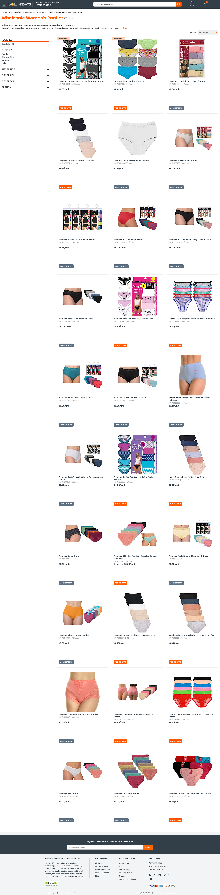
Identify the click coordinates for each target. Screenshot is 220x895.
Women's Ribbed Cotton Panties (74, 635)
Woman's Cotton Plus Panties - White (131, 160)
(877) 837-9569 (155, 863)
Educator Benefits (102, 869)
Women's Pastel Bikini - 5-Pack (183, 160)
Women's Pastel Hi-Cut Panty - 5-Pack (187, 81)
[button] (192, 4)
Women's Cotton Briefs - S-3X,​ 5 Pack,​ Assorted (81, 81)
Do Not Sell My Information (67, 893)
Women (50, 12)
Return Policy (124, 869)
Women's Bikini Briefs (68, 793)
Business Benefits (102, 873)
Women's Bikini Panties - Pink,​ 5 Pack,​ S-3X (133, 318)
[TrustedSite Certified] (51, 884)
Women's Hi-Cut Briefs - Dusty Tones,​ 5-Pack (190, 239)
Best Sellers (8, 44)
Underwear (77, 12)
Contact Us (124, 863)
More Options (176, 108)
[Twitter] (155, 875)
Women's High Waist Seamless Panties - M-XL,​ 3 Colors (136, 715)
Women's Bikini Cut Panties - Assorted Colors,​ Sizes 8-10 (135, 557)
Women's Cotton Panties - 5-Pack (130, 398)
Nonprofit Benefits (102, 866)
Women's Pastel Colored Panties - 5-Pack (188, 556)
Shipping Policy (125, 873)
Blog (97, 876)
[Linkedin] (159, 875)
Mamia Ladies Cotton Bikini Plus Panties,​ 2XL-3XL (191, 635)
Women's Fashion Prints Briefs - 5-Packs (77, 239)
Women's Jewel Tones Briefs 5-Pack (75, 398)
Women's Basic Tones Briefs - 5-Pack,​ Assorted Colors (81, 478)
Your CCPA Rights (50, 893)
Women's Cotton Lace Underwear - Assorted (190, 793)
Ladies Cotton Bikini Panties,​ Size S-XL (186, 477)
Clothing (40, 12)
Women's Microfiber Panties (127, 793)
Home (4, 12)
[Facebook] (150, 875)
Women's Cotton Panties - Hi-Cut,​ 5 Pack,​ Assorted (133, 478)
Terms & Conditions (127, 879)
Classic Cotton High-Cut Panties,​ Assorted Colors (192, 318)
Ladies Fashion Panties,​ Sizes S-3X (130, 81)
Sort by (192, 32)
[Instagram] (165, 875)
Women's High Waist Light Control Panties (78, 714)
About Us (99, 863)
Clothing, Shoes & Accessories (22, 12)
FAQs (121, 866)
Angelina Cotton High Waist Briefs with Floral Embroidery (189, 399)
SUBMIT (148, 847)
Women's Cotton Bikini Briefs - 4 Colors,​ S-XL (80, 160)
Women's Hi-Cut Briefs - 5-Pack (128, 239)
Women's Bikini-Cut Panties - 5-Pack (76, 318)
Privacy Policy (124, 876)
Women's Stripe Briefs (69, 556)
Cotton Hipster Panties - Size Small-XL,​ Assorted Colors (191, 715)
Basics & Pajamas (63, 12)
